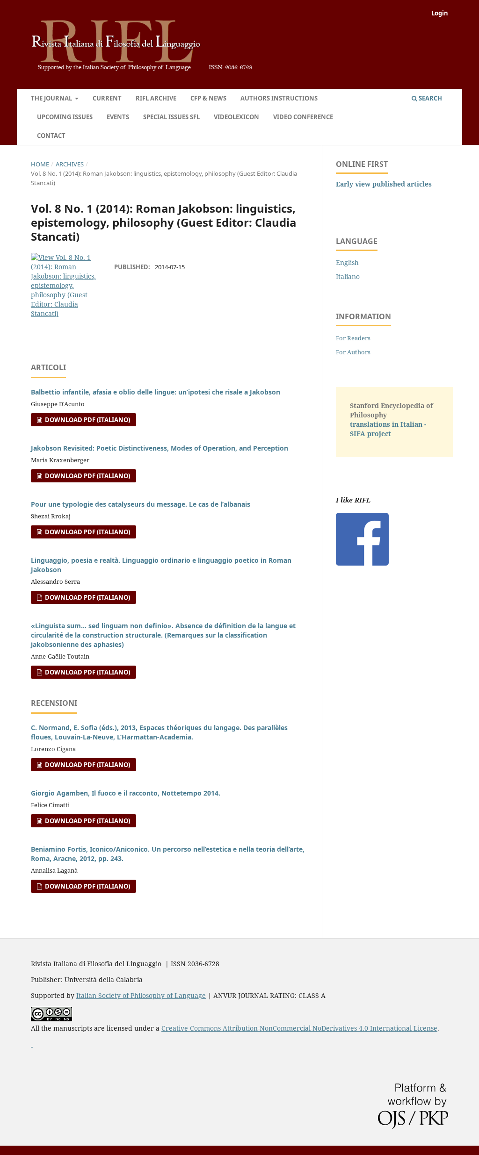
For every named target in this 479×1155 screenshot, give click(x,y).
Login (439, 13)
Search (429, 98)
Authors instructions (279, 98)
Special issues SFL (171, 117)
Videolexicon (236, 117)
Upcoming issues (65, 117)
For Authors (353, 352)
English (347, 262)
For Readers (353, 338)
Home (40, 164)
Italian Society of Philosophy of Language (141, 995)
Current (107, 98)
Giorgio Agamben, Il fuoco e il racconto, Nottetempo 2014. (125, 793)
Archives (70, 164)
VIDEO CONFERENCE (303, 117)
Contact (51, 135)
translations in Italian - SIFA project (388, 429)
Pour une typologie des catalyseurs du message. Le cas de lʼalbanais (140, 504)
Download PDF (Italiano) (87, 420)
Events (118, 117)
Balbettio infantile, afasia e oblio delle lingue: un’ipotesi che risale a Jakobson (155, 391)
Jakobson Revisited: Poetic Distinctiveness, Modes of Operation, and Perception (159, 448)
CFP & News (208, 98)
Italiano (348, 276)
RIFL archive (156, 98)
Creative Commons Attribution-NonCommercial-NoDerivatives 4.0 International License (299, 1028)
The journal (52, 98)
